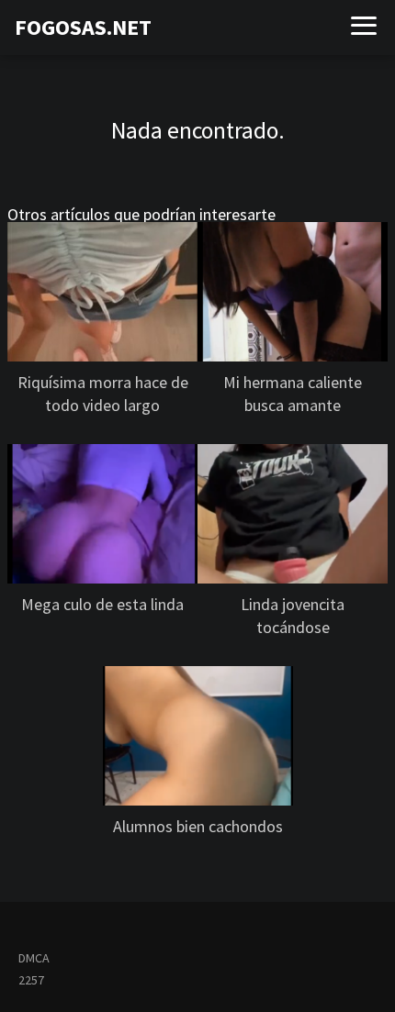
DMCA (34, 958)
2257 (31, 980)
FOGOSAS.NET (83, 27)
